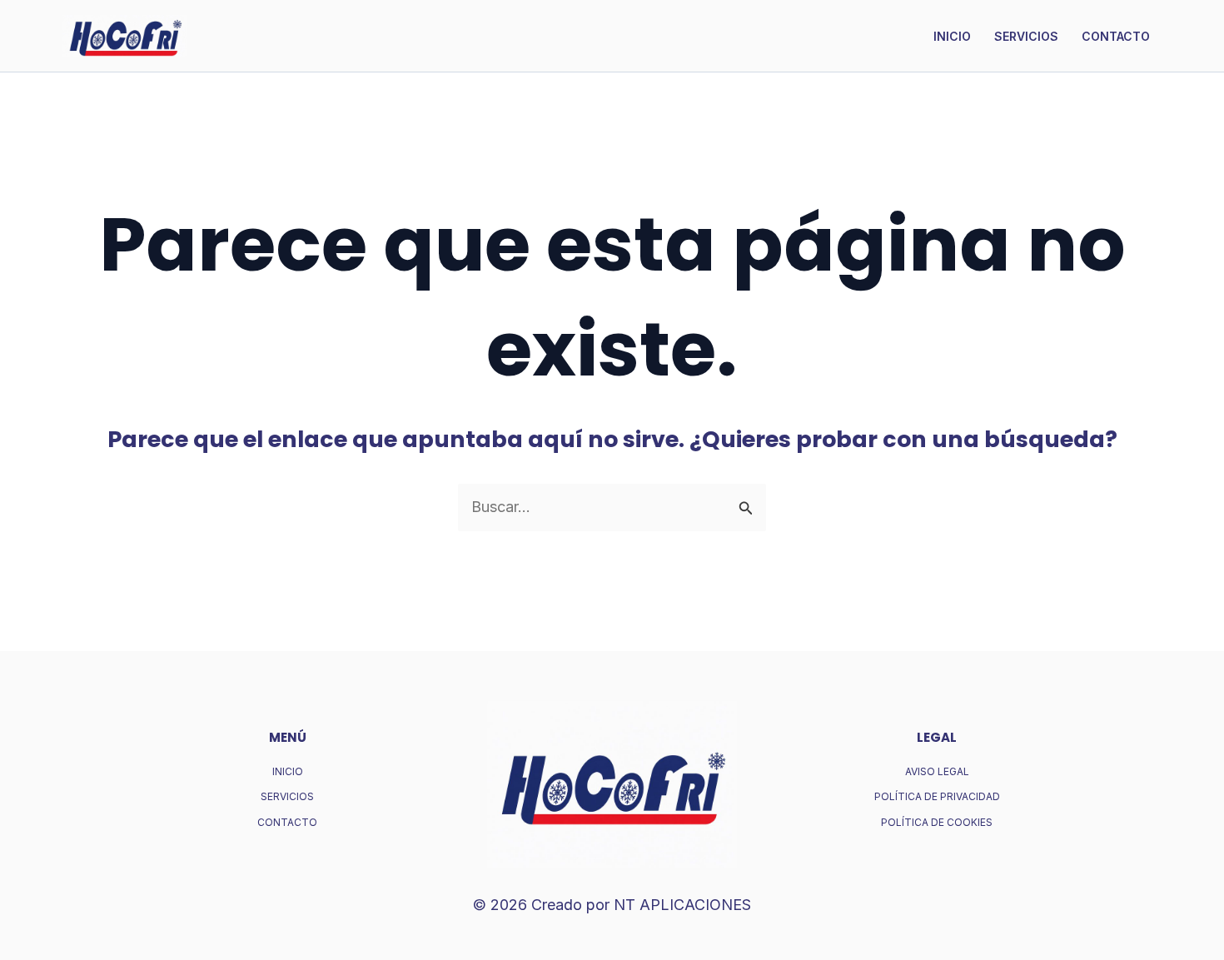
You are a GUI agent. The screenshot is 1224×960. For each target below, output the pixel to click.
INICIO (952, 36)
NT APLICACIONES (682, 904)
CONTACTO (1116, 36)
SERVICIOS (1026, 36)
